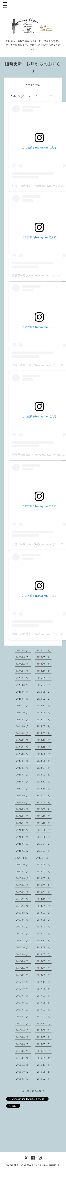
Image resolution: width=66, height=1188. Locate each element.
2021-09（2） (23, 830)
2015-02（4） (44, 1079)
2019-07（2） (44, 913)
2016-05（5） (44, 1044)
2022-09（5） (23, 795)
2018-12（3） (23, 940)
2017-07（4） (44, 996)
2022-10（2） (44, 788)
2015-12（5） (23, 1065)
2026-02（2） (44, 664)
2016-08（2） (23, 1037)
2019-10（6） (23, 906)
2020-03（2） (44, 885)
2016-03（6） (44, 1051)
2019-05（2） (44, 920)
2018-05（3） (44, 961)
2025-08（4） (23, 685)
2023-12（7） (44, 740)
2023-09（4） (23, 754)
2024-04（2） (23, 733)
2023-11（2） (23, 747)
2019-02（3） (23, 933)
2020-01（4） (44, 892)
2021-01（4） (44, 851)
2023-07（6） (23, 761)
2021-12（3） (44, 816)
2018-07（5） (44, 954)
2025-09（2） (44, 678)
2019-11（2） (44, 899)
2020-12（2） (22, 857)
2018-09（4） (44, 947)
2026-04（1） (23, 664)
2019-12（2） (23, 899)
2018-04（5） (23, 968)
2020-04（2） (23, 885)
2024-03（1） (44, 733)
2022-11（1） (23, 788)
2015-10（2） (23, 1072)
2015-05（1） (44, 1072)
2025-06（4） (23, 692)
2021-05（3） (23, 844)
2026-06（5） (23, 657)
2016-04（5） (23, 1051)
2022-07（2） (44, 795)
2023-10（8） (44, 747)
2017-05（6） (44, 1002)
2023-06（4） (44, 761)
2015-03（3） (23, 1079)
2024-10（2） (23, 712)
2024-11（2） (44, 705)
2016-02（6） (23, 1058)
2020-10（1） (23, 864)
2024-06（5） (23, 726)
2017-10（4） (23, 989)
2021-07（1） (23, 837)
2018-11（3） (44, 940)
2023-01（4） (23, 781)
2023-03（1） (23, 774)
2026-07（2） (44, 650)
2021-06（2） (44, 837)
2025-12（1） (44, 671)
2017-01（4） (44, 1016)
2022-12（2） (44, 781)
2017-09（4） (44, 989)
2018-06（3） (23, 961)
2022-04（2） (44, 802)
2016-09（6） (44, 1030)
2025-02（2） (44, 699)
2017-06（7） (23, 1002)
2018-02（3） (23, 975)
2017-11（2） (44, 982)
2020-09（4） (44, 864)
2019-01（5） (44, 933)
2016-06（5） (23, 1044)
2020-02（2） (23, 892)
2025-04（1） (23, 699)
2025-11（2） (23, 678)
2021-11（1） (23, 823)
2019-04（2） (23, 926)
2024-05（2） (44, 726)
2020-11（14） (44, 857)
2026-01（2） (23, 671)
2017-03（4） (44, 1009)
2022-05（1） (23, 802)
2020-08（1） (23, 871)
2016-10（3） (23, 1030)
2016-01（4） (44, 1058)
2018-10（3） (23, 947)
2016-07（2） (44, 1037)
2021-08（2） (44, 830)
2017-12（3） (23, 982)
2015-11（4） (44, 1065)
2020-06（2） (23, 878)
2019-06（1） (23, 920)
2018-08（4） (23, 954)
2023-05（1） (23, 768)
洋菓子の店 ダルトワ (25, 1165)
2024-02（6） (23, 740)
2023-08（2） (44, 754)
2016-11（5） (44, 1023)
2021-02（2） (23, 851)
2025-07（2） (44, 685)
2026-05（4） (44, 657)
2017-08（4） (23, 996)
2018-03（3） (44, 968)
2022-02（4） (44, 809)
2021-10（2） (44, 823)
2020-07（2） (44, 871)
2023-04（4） (44, 768)
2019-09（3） (44, 906)
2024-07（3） (44, 719)
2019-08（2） (23, 913)
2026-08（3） (23, 650)
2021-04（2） (44, 844)
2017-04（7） (23, 1009)
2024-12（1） (23, 705)
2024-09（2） (44, 712)
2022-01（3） (23, 816)
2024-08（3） (23, 719)
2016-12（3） (23, 1023)
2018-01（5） (44, 975)
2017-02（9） (23, 1016)
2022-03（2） (23, 809)
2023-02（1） (44, 774)
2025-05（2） (44, 692)
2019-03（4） (44, 926)
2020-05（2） (44, 878)
